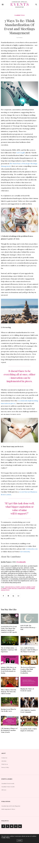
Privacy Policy (5, 767)
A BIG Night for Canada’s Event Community (28, 711)
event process (12, 588)
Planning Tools (19, 15)
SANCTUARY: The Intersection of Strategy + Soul (28, 627)
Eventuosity (21, 562)
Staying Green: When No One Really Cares (8, 710)
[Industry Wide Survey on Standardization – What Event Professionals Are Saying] (10, 660)
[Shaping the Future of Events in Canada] (29, 681)
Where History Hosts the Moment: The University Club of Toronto (8, 691)
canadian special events (12, 587)
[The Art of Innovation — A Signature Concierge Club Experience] (10, 640)
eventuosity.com (31, 549)
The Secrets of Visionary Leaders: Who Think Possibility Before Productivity (28, 670)
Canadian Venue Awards (7, 786)
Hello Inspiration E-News (8, 809)
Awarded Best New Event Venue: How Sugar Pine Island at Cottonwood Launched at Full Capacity (9, 629)
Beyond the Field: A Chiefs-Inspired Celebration (28, 730)
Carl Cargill (20, 153)
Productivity (5, 590)
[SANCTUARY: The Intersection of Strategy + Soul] (29, 618)
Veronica (20, 37)
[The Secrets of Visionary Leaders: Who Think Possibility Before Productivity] (29, 660)
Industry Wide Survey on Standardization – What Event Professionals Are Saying (8, 670)
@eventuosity (25, 552)
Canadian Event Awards (7, 783)
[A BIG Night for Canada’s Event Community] (29, 702)
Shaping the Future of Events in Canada (27, 690)
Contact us (4, 758)
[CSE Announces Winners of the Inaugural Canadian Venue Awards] (10, 721)
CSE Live (3, 790)
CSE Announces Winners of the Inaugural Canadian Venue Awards (9, 730)
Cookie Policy (5, 837)
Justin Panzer (30, 588)
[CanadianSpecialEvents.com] (20, 4)
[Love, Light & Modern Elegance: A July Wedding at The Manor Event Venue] (29, 640)
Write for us (4, 764)
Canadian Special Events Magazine (10, 806)
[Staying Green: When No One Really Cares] (10, 702)
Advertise (3, 761)
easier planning (26, 587)
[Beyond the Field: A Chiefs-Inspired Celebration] (29, 721)
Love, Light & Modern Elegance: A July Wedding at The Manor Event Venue (29, 650)
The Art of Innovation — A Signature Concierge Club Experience (9, 650)
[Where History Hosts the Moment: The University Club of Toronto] (10, 682)
